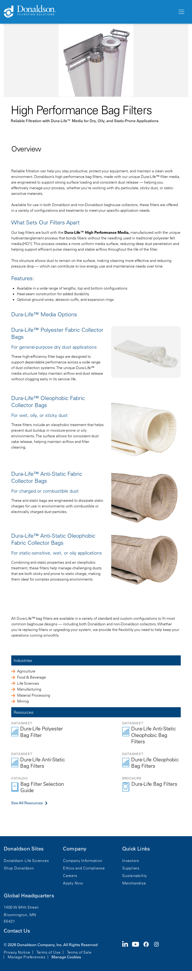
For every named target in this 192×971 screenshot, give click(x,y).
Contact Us (17, 931)
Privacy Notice (17, 952)
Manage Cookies (66, 957)
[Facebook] (148, 950)
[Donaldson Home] (89, 11)
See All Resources (27, 803)
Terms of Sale (79, 952)
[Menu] (181, 12)
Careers (70, 875)
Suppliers (131, 868)
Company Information (82, 860)
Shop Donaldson (19, 868)
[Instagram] (158, 950)
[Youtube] (137, 950)
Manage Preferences (26, 957)
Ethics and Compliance (84, 868)
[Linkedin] (127, 950)
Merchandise (134, 883)
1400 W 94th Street (21, 907)
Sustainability (134, 875)
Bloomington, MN (20, 914)
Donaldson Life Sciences (26, 860)
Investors (130, 860)
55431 (9, 921)
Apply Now (73, 883)
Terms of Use (49, 952)
